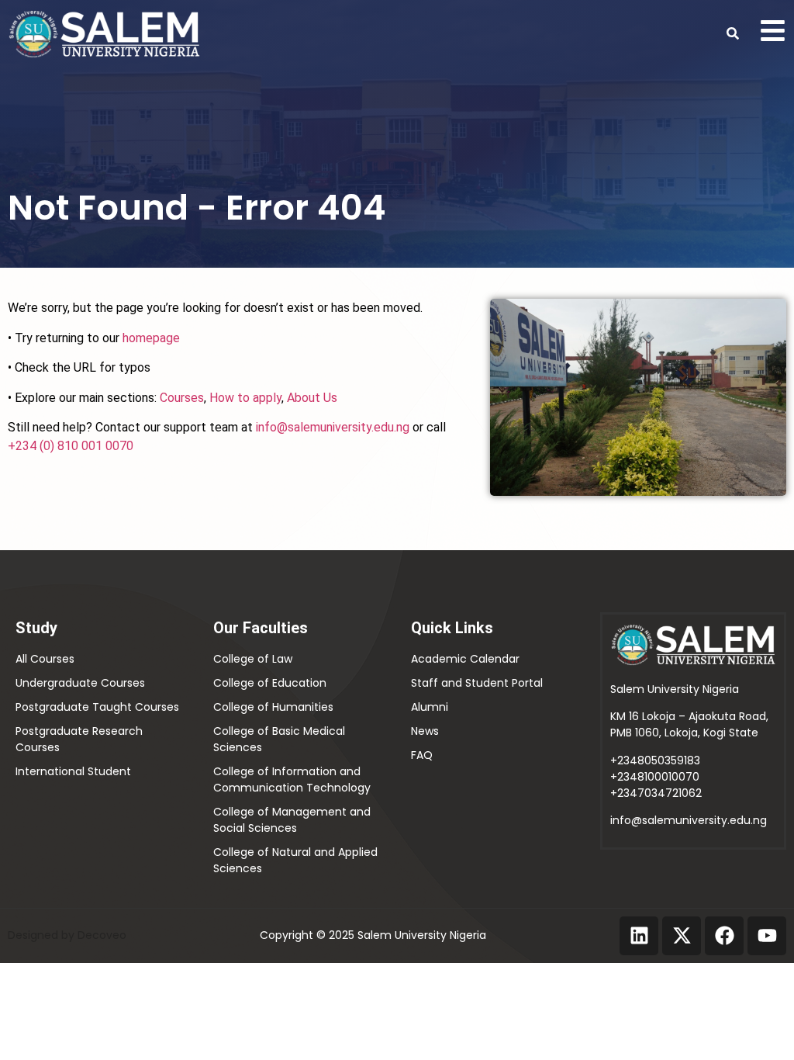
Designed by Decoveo (67, 935)
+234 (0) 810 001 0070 (70, 445)
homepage (151, 338)
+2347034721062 (656, 793)
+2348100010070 (654, 777)
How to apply (245, 397)
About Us (312, 397)
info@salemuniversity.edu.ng (332, 427)
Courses (182, 397)
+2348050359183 (655, 760)
